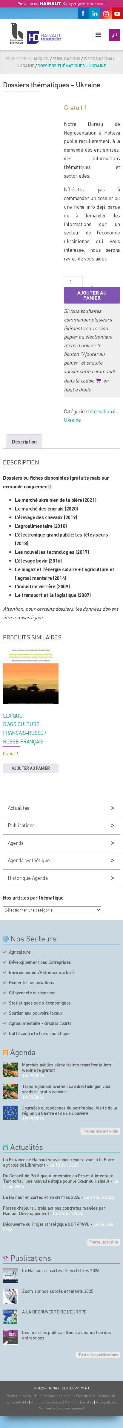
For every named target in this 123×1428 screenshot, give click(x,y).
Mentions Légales (79, 1402)
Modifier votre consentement (61, 1408)
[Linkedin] (94, 13)
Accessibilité (106, 1402)
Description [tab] (24, 441)
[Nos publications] (10, 1275)
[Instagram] (106, 13)
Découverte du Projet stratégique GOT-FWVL (46, 1224)
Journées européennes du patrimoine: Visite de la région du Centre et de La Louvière (69, 1110)
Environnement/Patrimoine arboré (42, 972)
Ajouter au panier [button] (31, 768)
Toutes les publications (98, 1354)
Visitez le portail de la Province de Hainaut (40, 1396)
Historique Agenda (27, 877)
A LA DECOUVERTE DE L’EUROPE (54, 1312)
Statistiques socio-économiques (40, 1003)
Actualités (18, 807)
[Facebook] (83, 13)
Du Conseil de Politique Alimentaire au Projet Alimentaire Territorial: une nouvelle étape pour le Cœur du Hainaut (58, 1178)
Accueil (41, 58)
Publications (67, 58)
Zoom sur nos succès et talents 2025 (57, 1291)
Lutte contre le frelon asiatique (39, 1033)
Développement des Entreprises (40, 962)
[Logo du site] (35, 33)
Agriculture (19, 952)
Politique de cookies (46, 1402)
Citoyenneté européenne (32, 993)
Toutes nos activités (100, 1130)
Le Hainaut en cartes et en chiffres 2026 (41, 1197)
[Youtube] (117, 13)
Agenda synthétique (29, 860)
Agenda (15, 842)
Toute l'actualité (104, 1241)
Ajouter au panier (92, 295)
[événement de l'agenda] (10, 1070)
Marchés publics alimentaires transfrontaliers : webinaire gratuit (68, 1067)
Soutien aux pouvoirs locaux (36, 1013)
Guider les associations (31, 982)
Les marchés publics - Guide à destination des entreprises (66, 1335)
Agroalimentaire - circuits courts (40, 1023)
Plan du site (85, 1396)
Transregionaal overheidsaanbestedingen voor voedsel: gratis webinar (66, 1088)
